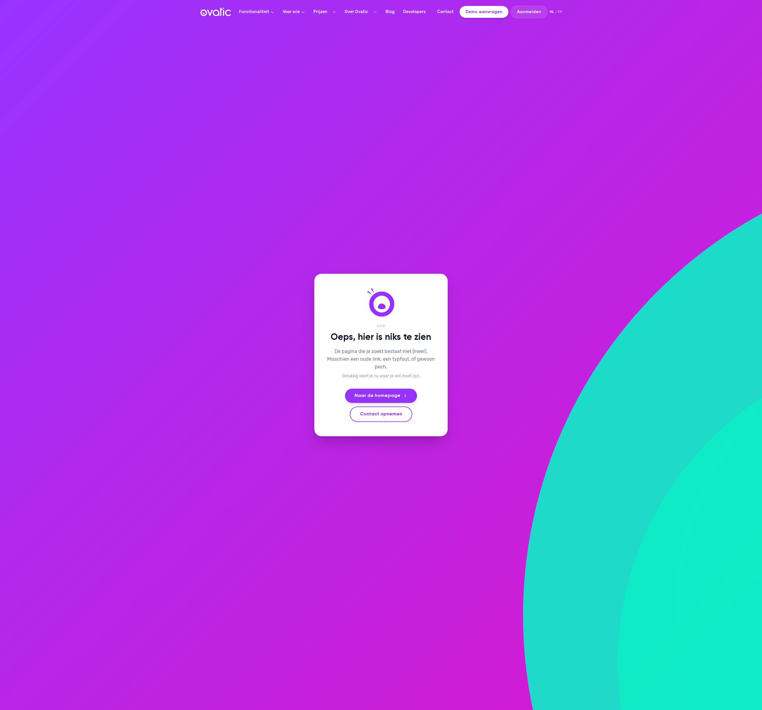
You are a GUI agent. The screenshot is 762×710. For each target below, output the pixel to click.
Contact (445, 11)
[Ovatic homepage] (215, 12)
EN (560, 12)
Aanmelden (529, 12)
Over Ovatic (356, 11)
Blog (390, 11)
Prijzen (320, 11)
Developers (414, 11)
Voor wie (291, 11)
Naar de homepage (377, 395)
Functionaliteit (254, 11)
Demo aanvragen (484, 12)
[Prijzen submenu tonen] (335, 11)
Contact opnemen (381, 414)
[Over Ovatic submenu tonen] (376, 11)
